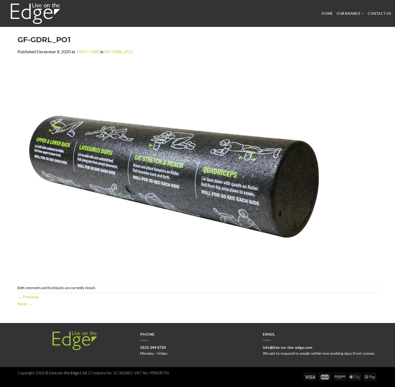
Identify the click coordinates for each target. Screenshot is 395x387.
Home (327, 13)
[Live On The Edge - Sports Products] (38, 13)
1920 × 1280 (87, 51)
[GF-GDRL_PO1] (178, 168)
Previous (28, 296)
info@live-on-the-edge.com (287, 347)
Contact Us (379, 13)
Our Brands (348, 13)
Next (24, 303)
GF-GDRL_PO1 (118, 51)
